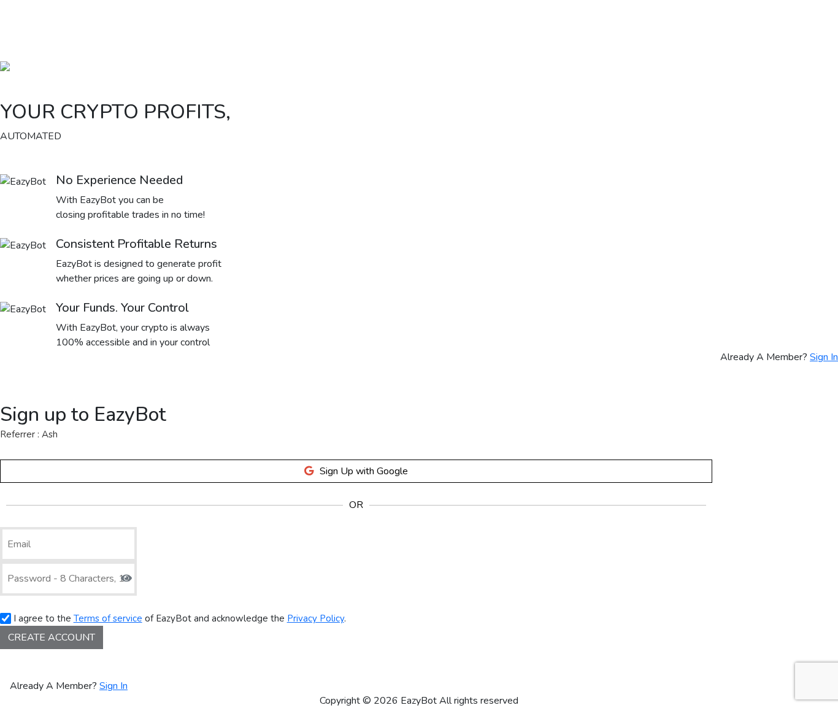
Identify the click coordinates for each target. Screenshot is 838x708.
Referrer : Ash (29, 434)
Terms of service (108, 618)
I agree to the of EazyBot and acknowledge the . (178, 618)
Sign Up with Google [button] (364, 471)
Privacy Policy (315, 618)
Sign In (824, 357)
